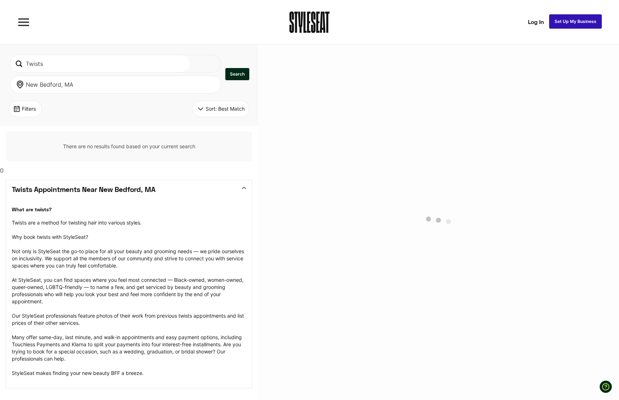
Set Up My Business (575, 21)
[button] (237, 74)
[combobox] (100, 64)
